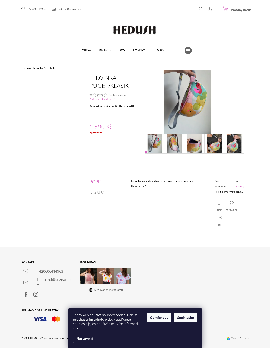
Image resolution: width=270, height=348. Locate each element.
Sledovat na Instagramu (108, 290)
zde (75, 328)
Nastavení (84, 338)
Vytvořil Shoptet (240, 338)
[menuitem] (86, 50)
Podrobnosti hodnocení (102, 99)
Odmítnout (159, 317)
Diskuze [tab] (98, 192)
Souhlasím (185, 317)
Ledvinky (239, 186)
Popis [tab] (95, 181)
